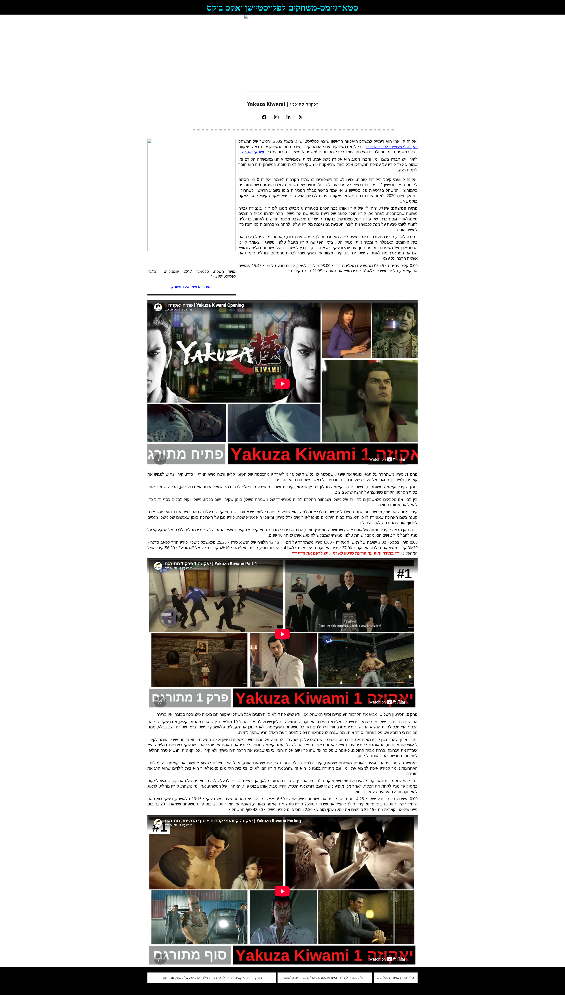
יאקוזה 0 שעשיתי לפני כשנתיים (392, 146)
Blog (155, 53)
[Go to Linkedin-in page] (290, 117)
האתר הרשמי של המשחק (191, 286)
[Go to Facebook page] (266, 117)
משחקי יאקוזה (254, 151)
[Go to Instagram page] (278, 117)
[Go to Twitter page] (300, 117)
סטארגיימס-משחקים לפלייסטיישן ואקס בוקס (282, 7)
